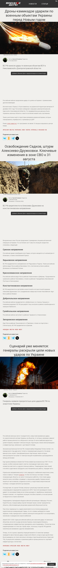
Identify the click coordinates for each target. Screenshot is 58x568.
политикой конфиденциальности (11, 565)
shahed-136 (43, 130)
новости (33, 4)
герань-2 (35, 130)
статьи (45, 4)
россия (6, 130)
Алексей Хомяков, (20, 59)
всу (24, 130)
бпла (28, 130)
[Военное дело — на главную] (13, 3)
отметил (21, 475)
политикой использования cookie (38, 563)
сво (17, 329)
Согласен (51, 564)
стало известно (12, 123)
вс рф (12, 130)
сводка (6, 329)
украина (18, 130)
